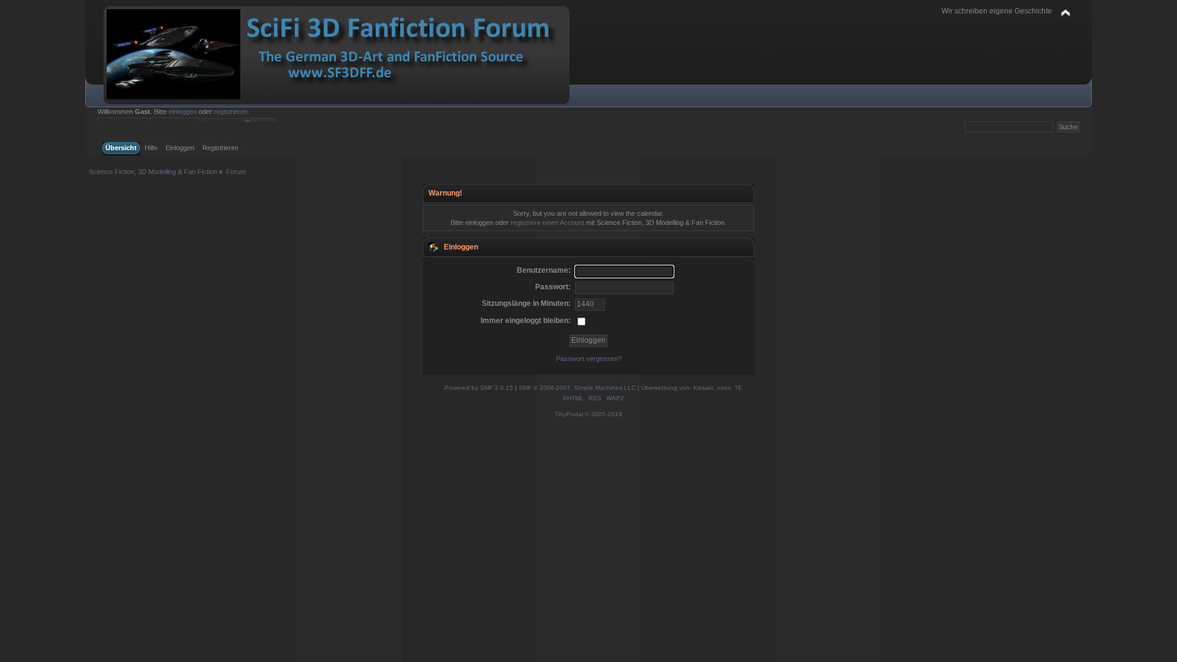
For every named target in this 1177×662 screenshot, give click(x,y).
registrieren (231, 111)
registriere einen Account (547, 222)
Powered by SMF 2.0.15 (478, 387)
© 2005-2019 (603, 414)
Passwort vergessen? (589, 358)
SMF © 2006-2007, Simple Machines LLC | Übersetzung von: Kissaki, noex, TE (630, 387)
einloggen (183, 111)
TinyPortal (569, 414)
